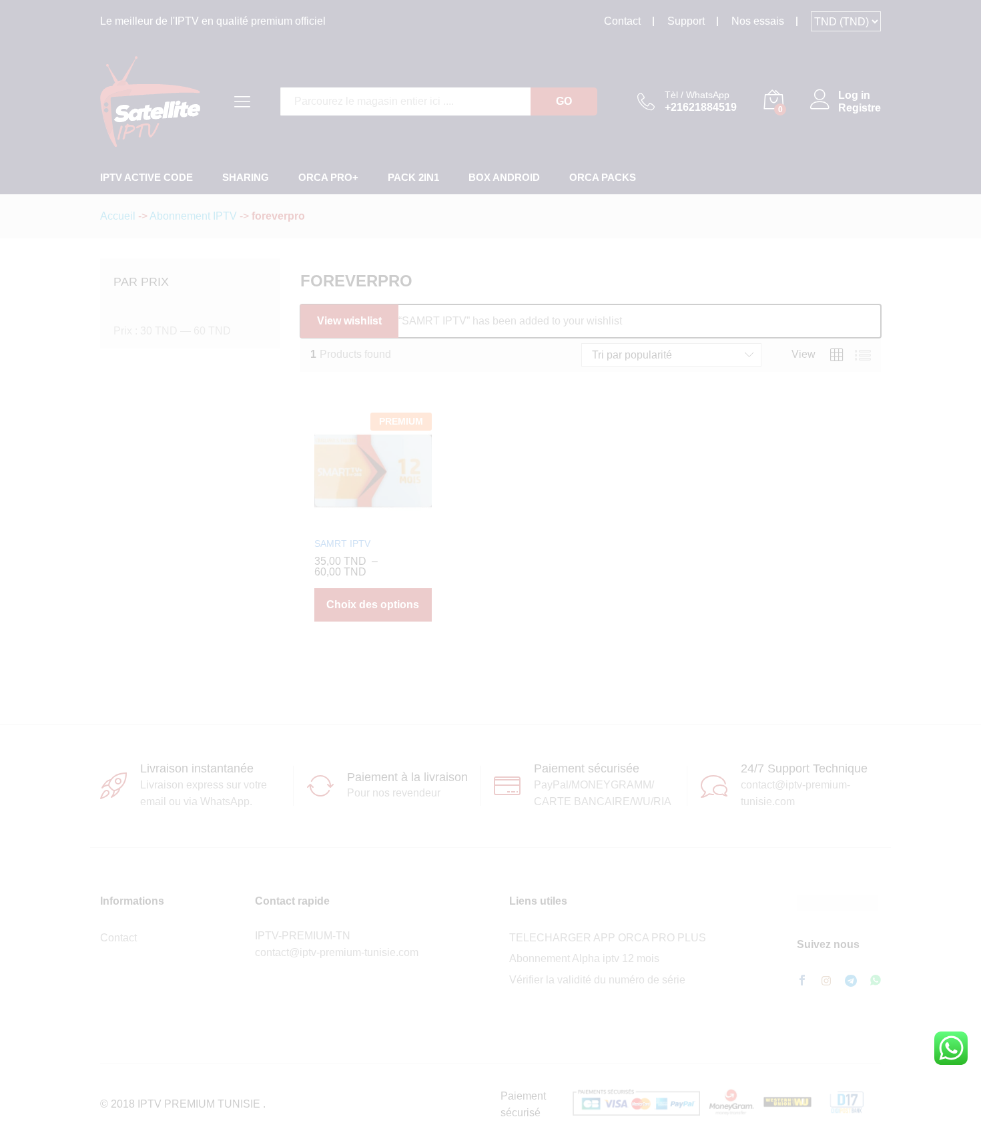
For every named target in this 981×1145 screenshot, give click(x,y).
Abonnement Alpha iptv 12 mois (584, 958)
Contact (622, 21)
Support (686, 21)
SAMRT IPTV (342, 543)
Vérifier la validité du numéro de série (597, 979)
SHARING (245, 177)
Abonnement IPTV (193, 216)
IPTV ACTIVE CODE (146, 177)
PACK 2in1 (413, 177)
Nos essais (757, 21)
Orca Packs (602, 177)
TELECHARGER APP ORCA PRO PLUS (607, 937)
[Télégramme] (851, 981)
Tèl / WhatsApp (697, 94)
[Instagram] (826, 981)
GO (564, 101)
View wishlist (349, 320)
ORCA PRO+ (328, 177)
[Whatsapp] (876, 981)
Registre (859, 107)
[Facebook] (802, 981)
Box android (504, 177)
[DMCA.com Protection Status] (837, 903)
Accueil (117, 216)
